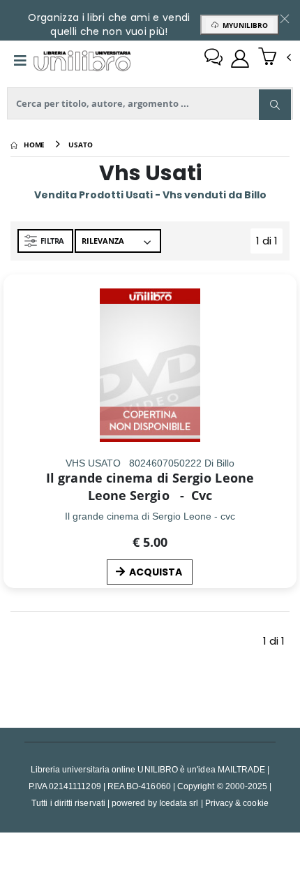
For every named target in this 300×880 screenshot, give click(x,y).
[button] (274, 58)
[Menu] (20, 61)
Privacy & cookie (237, 803)
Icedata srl (179, 803)
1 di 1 (269, 243)
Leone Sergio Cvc (150, 495)
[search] (275, 104)
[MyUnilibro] (240, 58)
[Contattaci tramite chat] (213, 58)
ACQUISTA (155, 572)
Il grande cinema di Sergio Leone (150, 477)
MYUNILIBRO (243, 25)
